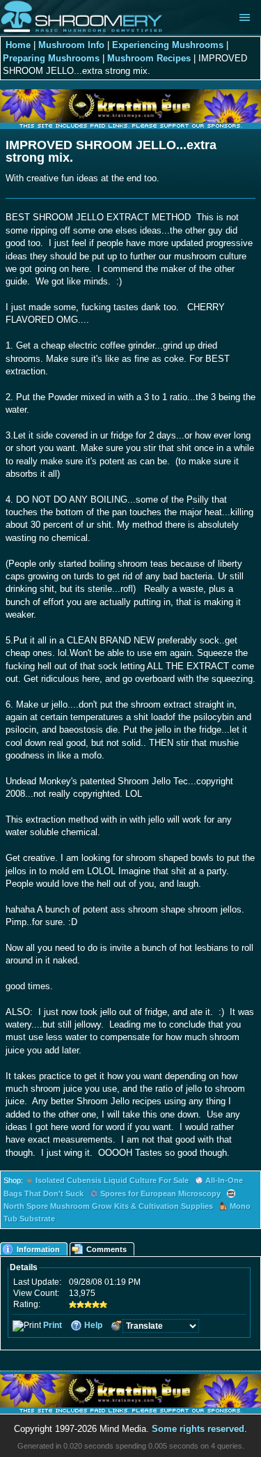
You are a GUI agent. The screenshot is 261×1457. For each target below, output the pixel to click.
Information (38, 1249)
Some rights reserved (198, 1429)
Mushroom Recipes (149, 58)
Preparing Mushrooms (51, 58)
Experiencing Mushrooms (167, 45)
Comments (106, 1249)
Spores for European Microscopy (160, 1193)
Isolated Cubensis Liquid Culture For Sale (112, 1180)
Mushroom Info (71, 45)
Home (18, 45)
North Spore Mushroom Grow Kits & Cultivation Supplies (108, 1206)
